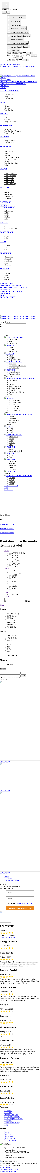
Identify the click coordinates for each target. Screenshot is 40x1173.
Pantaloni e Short (10, 143)
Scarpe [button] (6, 396)
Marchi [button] (6, 592)
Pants (6, 118)
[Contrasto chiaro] (5, 5)
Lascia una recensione (7, 937)
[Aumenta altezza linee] (28, 53)
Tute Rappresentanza (11, 157)
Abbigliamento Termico (19, 476)
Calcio (6, 226)
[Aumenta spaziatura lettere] (32, 55)
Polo (6, 165)
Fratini (6, 215)
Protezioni (5, 253)
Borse (6, 236)
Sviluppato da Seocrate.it (8, 1171)
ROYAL (15, 564)
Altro (6, 219)
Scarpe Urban (9, 182)
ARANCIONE (18, 553)
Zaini (6, 238)
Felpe (6, 153)
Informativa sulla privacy (24, 903)
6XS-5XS (16, 570)
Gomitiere (7, 265)
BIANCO (16, 555)
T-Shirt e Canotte (10, 159)
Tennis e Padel (7, 125)
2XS (14, 575)
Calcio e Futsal (14, 337)
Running (4, 137)
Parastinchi (8, 261)
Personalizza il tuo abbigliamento (18, 82)
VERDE (15, 566)
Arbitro (7, 213)
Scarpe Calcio (9, 180)
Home (3, 78)
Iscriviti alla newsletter (20, 908)
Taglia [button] (6, 568)
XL (13, 588)
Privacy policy (8, 297)
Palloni (4, 223)
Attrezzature (7, 207)
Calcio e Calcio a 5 (9, 91)
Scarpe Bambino (10, 176)
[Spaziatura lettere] (31, 53)
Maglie (6, 97)
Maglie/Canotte (9, 141)
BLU (14, 557)
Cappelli (7, 161)
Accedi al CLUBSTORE (7, 529)
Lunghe (7, 245)
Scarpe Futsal (9, 178)
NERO (15, 560)
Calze (3, 242)
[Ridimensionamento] (17, 57)
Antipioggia (8, 151)
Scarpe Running (10, 184)
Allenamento (8, 211)
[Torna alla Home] (17, 66)
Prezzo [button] (6, 597)
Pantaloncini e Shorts (11, 163)
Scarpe (10, 398)
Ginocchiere (8, 257)
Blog (2, 295)
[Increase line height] (21, 57)
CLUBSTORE (12, 499)
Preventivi (12, 501)
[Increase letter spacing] (27, 60)
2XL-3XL (16, 590)
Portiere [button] (7, 412)
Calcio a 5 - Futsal (10, 228)
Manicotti (7, 259)
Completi (7, 108)
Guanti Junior (9, 194)
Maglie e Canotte (10, 122)
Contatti (4, 86)
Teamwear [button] (8, 376)
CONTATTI (8, 490)
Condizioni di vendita (11, 285)
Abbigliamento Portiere (19, 414)
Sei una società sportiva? (13, 84)
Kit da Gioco (9, 95)
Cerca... (2, 322)
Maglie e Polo (9, 133)
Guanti (6, 192)
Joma (14, 595)
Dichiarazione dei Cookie (9, 1169)
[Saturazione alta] (4, 12)
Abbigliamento (9, 196)
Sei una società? (15, 497)
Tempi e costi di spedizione (14, 287)
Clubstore (5, 80)
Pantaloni (7, 155)
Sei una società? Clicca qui (9, 524)
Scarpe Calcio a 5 (10, 174)
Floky (6, 247)
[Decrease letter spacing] (24, 60)
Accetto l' (21, 903)
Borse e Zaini (6, 232)
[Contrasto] (35, 55)
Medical (4, 205)
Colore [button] (6, 551)
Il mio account (7, 283)
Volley (4, 114)
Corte (6, 249)
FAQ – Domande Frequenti (13, 291)
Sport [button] (6, 335)
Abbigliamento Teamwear (20, 378)
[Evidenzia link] (8, 12)
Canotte (7, 106)
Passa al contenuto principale (10, 64)
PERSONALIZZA (11, 486)
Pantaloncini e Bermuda (12, 131)
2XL (14, 586)
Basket (3, 102)
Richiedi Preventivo (7, 533)
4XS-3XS (16, 573)
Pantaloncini (8, 99)
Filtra (28, 601)
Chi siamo (5, 293)
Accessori (7, 129)
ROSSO (15, 562)
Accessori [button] (7, 424)
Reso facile (6, 289)
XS (13, 577)
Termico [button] (7, 473)
